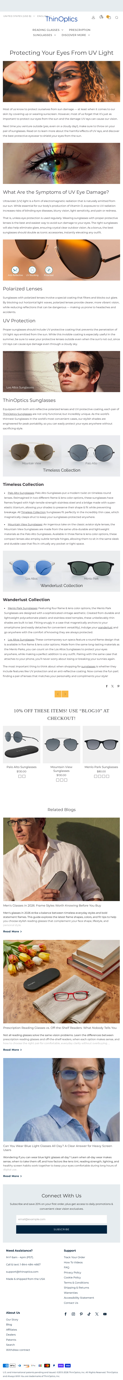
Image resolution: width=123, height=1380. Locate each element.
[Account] (93, 17)
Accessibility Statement (79, 1297)
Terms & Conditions (76, 1282)
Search (10, 1344)
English (42, 16)
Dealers (11, 1334)
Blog (9, 1324)
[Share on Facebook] (106, 686)
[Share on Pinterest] (118, 686)
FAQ (66, 1267)
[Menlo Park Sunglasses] (101, 744)
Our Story (12, 1319)
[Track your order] (101, 16)
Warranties (71, 1292)
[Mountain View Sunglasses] (61, 744)
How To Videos (73, 1262)
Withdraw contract (18, 1349)
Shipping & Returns (76, 1287)
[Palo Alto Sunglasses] (21, 744)
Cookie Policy (72, 1277)
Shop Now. (66, 7)
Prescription (79, 29)
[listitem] (61, 6)
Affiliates (11, 1329)
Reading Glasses (46, 29)
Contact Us (71, 1302)
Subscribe (61, 1229)
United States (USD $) (17, 16)
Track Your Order (74, 1257)
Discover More (74, 35)
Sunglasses (42, 35)
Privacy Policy (72, 1272)
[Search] (116, 17)
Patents (11, 1339)
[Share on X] (112, 686)
